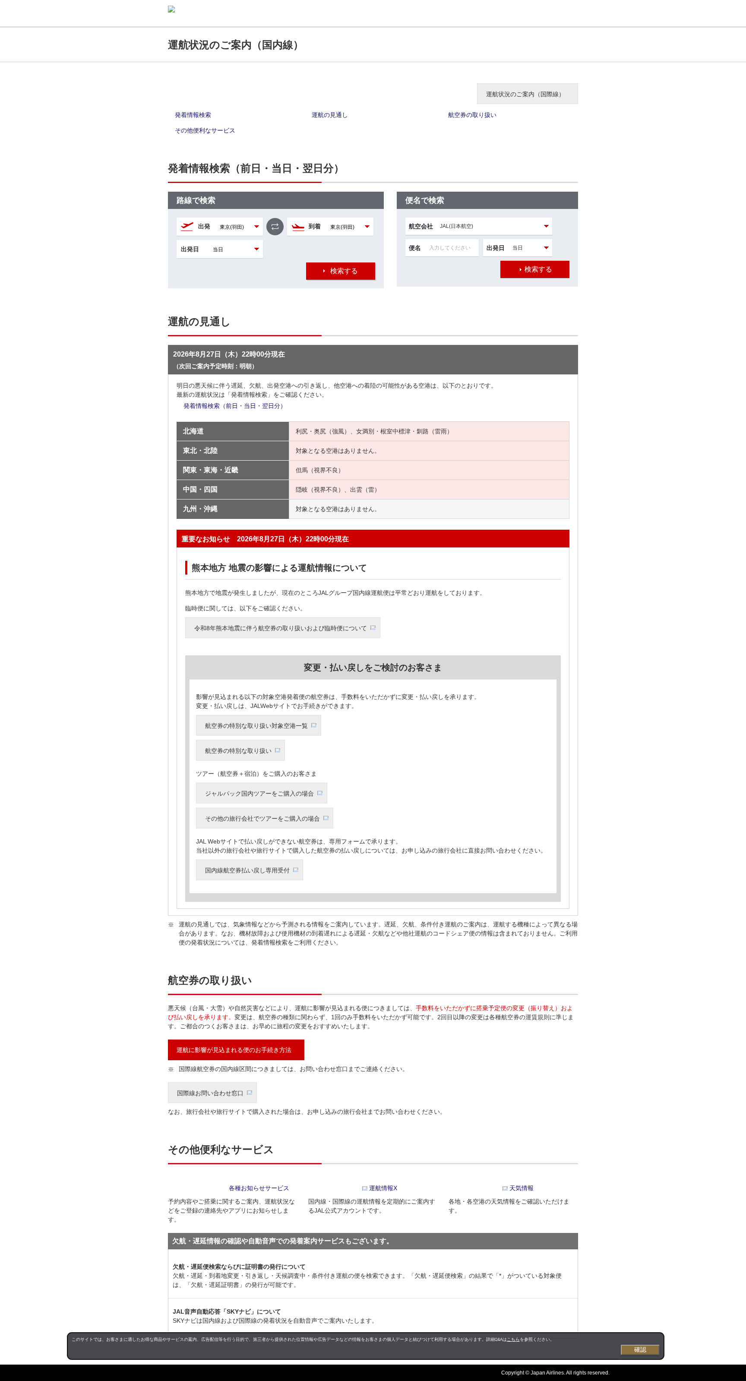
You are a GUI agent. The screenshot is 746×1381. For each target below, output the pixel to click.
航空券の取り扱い (472, 114)
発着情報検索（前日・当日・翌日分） (234, 405)
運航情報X (383, 1188)
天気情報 (521, 1188)
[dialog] (365, 1346)
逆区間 (275, 226)
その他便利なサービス (205, 130)
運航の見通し (330, 114)
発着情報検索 (193, 114)
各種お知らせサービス (259, 1188)
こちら (513, 1339)
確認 (640, 1349)
